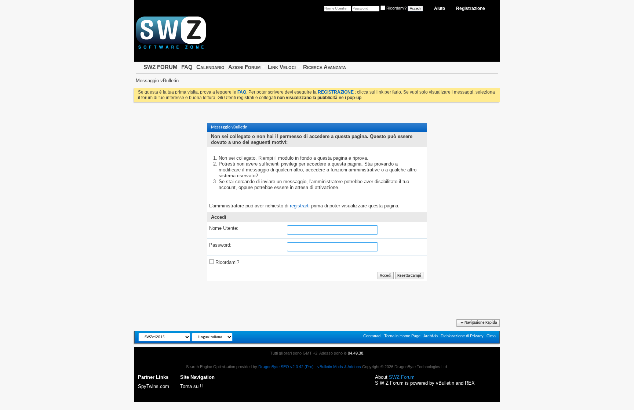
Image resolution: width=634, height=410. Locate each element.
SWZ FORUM (160, 67)
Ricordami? (226, 262)
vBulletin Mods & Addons (339, 366)
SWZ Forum (402, 377)
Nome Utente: (223, 228)
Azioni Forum (244, 67)
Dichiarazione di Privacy (462, 336)
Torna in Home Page (402, 336)
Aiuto (439, 8)
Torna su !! (191, 386)
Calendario (210, 67)
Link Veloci (282, 67)
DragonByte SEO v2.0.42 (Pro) (286, 366)
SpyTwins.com (153, 386)
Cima (491, 336)
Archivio (430, 336)
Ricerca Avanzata (324, 67)
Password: (220, 245)
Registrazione (470, 8)
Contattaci (372, 336)
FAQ (187, 67)
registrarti (300, 205)
